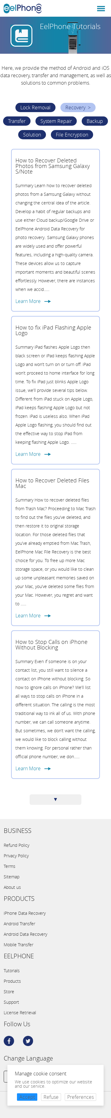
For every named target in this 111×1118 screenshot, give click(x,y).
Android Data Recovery (25, 934)
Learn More (29, 301)
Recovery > (78, 107)
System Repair (56, 121)
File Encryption (72, 134)
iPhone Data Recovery (25, 913)
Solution (32, 134)
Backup (95, 121)
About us (12, 887)
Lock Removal (35, 107)
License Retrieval (20, 1013)
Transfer (17, 121)
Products (12, 981)
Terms (9, 866)
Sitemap (11, 877)
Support (11, 1002)
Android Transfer (19, 924)
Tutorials (12, 971)
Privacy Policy (16, 856)
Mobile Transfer (18, 945)
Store (9, 992)
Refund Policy (16, 845)
